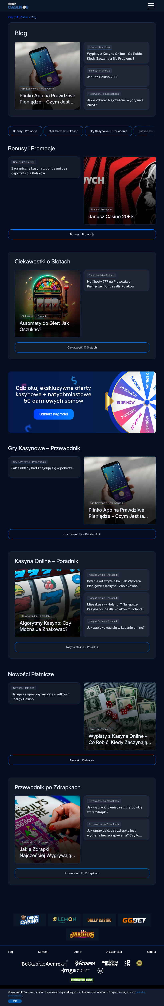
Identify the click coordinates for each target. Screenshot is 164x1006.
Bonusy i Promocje (99, 70)
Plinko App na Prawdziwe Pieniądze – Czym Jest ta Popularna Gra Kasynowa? (47, 99)
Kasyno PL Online (18, 17)
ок (15, 1001)
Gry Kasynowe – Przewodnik (37, 88)
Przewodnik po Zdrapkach (104, 93)
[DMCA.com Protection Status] (82, 980)
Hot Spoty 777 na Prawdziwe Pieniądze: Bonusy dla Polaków (110, 283)
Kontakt (43, 952)
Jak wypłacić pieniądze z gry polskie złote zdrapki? (114, 809)
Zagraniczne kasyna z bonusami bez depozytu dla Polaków (39, 170)
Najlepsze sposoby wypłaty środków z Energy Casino (40, 696)
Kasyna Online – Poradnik (35, 615)
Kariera (151, 952)
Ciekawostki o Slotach (63, 131)
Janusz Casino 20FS (102, 77)
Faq (10, 952)
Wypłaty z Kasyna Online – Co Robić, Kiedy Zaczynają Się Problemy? (115, 56)
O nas (77, 952)
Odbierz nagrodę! (53, 414)
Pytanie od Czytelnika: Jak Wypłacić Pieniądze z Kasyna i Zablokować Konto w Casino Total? (114, 583)
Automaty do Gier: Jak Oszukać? (44, 326)
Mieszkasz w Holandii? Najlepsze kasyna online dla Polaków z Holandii (115, 606)
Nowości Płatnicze (99, 47)
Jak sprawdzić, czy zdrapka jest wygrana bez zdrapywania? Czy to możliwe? (113, 833)
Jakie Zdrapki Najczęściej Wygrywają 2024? (115, 102)
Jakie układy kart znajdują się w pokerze (42, 468)
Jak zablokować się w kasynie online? (116, 627)
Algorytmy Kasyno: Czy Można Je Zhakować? (45, 626)
